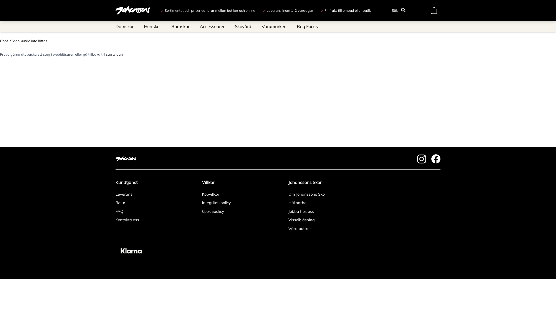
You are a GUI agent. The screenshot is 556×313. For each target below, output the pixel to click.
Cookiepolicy (213, 211)
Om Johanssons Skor (307, 194)
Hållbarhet (298, 202)
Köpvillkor (210, 194)
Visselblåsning (301, 219)
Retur (120, 202)
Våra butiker (299, 228)
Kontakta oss (127, 219)
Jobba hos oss (301, 211)
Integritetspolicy (216, 202)
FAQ (119, 211)
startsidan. (115, 54)
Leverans (124, 194)
